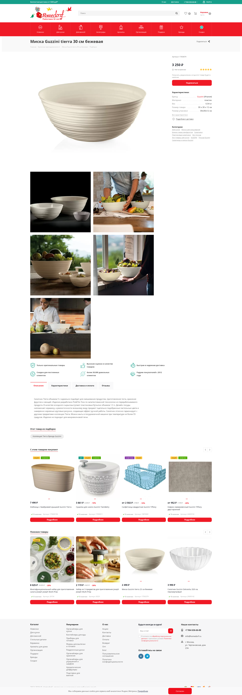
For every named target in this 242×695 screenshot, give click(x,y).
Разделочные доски (75, 650)
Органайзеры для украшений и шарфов (74, 661)
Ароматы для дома (39, 646)
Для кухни (176, 130)
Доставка (106, 636)
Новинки (34, 629)
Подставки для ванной (73, 674)
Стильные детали (38, 639)
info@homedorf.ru (193, 636)
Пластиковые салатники (181, 135)
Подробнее (143, 691)
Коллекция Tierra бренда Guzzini (47, 436)
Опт (104, 646)
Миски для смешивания (191, 130)
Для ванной (35, 636)
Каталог (34, 624)
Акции (105, 629)
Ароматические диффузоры (73, 668)
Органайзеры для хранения (74, 654)
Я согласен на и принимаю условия (156, 638)
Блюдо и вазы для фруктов (182, 132)
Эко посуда (196, 135)
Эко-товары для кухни (180, 137)
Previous (206, 450)
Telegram (147, 656)
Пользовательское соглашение (110, 654)
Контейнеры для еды (76, 634)
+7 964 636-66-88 (190, 2)
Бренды (33, 657)
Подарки (34, 653)
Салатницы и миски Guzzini (182, 140)
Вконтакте (140, 656)
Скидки (33, 660)
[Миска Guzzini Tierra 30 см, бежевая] (60, 201)
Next (210, 450)
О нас (105, 624)
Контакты (106, 632)
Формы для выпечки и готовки (75, 645)
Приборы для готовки (72, 639)
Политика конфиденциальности (112, 660)
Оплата (105, 639)
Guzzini (200, 96)
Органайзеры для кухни (74, 630)
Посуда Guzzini (204, 137)
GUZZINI (194, 137)
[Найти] (177, 13)
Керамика (34, 643)
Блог (104, 650)
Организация (36, 650)
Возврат (106, 643)
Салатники (198, 132)
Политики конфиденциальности (156, 639)
